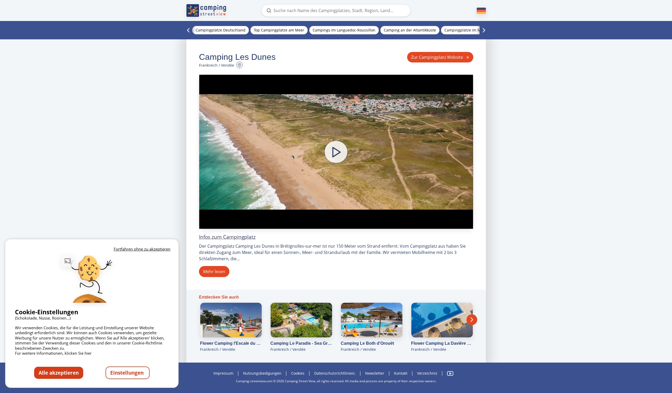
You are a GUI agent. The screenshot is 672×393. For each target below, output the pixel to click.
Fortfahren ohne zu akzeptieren (142, 249)
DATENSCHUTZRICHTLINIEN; (334, 373)
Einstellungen (127, 372)
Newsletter (374, 373)
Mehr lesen (214, 271)
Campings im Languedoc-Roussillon (344, 30)
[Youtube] (450, 373)
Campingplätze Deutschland (220, 30)
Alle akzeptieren (59, 372)
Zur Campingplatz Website (437, 57)
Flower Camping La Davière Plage (442, 343)
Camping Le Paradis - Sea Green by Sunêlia (301, 343)
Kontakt (400, 373)
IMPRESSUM (223, 373)
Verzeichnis (427, 373)
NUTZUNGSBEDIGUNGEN (262, 373)
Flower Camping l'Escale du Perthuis (231, 343)
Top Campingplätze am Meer (279, 30)
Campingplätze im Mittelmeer (470, 30)
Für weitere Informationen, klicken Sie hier (53, 353)
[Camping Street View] (206, 10)
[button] (336, 152)
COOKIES (297, 373)
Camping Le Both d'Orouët (367, 343)
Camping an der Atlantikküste (410, 30)
